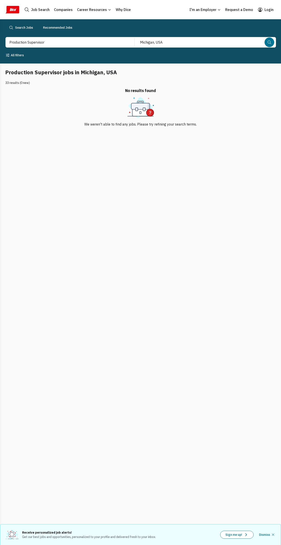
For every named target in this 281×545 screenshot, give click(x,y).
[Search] (269, 42)
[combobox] (65, 42)
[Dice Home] (12, 10)
